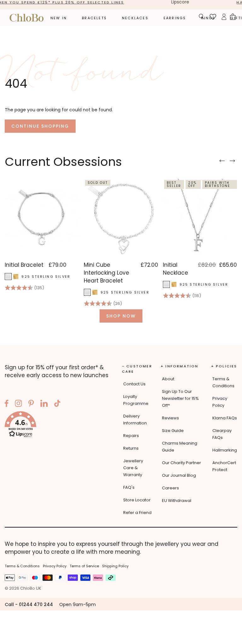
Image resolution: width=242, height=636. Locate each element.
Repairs (131, 436)
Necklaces (135, 17)
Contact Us (134, 384)
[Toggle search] (202, 17)
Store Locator (137, 500)
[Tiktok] (57, 404)
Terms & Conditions (22, 566)
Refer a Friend (137, 513)
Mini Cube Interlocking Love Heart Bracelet (106, 272)
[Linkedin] (44, 404)
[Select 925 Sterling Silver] (8, 276)
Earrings (175, 17)
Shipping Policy (115, 566)
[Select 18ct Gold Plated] (16, 276)
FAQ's (129, 487)
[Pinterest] (31, 404)
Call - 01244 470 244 (29, 604)
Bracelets (94, 17)
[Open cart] (233, 18)
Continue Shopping (40, 126)
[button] (59, 425)
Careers (170, 488)
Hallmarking (224, 450)
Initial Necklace (175, 269)
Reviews (170, 418)
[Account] (224, 18)
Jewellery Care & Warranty (133, 468)
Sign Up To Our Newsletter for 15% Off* (180, 398)
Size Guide (173, 431)
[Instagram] (18, 404)
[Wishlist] (213, 17)
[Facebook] (7, 404)
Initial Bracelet (24, 265)
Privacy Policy (54, 566)
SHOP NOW (121, 316)
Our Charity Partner (181, 463)
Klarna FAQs (224, 418)
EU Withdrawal (176, 501)
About (168, 379)
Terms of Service (84, 566)
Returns (131, 448)
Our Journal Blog (179, 475)
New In (58, 17)
